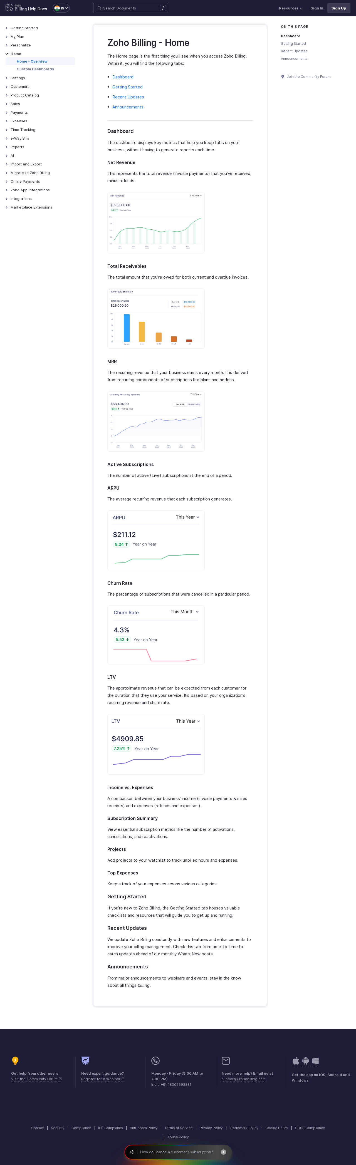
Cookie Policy (276, 1128)
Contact (37, 1128)
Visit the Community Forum (35, 1079)
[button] (58, 8)
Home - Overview (32, 61)
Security (58, 1128)
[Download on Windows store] (315, 1063)
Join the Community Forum (308, 77)
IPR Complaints (110, 1128)
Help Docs (37, 8)
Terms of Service (179, 1128)
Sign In (317, 8)
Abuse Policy (178, 1137)
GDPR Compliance (310, 1128)
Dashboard (123, 77)
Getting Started (127, 87)
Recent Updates (128, 97)
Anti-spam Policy (144, 1128)
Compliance (81, 1128)
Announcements (128, 107)
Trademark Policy (244, 1128)
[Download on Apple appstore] (305, 1063)
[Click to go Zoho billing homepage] (16, 8)
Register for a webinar (101, 1079)
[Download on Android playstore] (296, 1063)
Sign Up (339, 8)
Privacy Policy (211, 1128)
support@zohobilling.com (244, 1079)
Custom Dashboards (35, 69)
